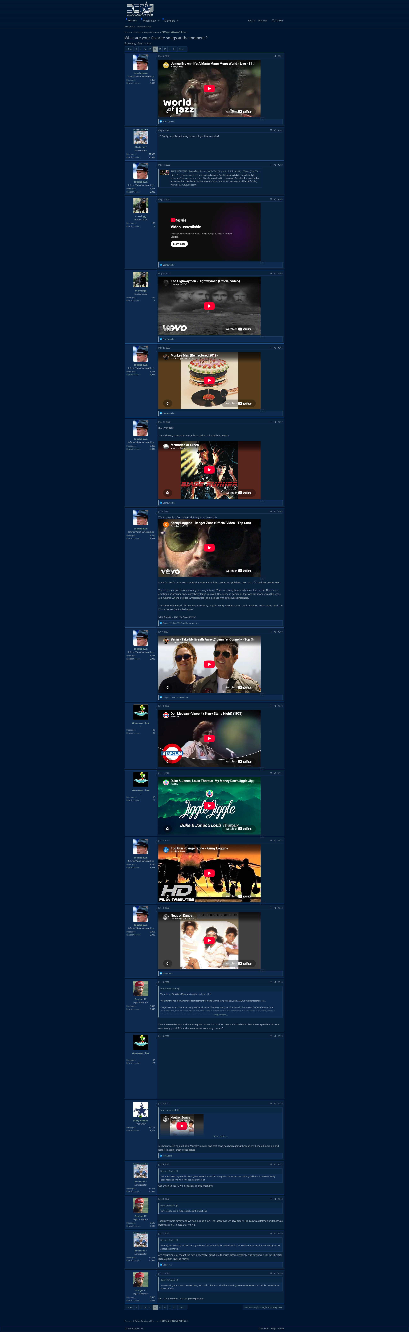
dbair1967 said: (167, 1205)
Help (273, 1328)
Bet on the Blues (135, 1328)
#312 (280, 840)
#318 (280, 1199)
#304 (280, 199)
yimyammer (140, 1120)
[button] (158, 20)
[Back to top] (271, 130)
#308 (280, 511)
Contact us (264, 1328)
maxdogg (131, 43)
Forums (132, 20)
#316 (280, 1103)
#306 (280, 347)
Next (181, 49)
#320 (280, 1273)
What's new (149, 20)
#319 (280, 1233)
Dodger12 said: (167, 1171)
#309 (280, 631)
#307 (280, 422)
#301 (280, 56)
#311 (280, 773)
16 (155, 49)
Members (169, 20)
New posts (130, 26)
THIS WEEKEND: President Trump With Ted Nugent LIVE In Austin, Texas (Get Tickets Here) (220, 171)
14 (145, 49)
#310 (280, 706)
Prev (130, 49)
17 (160, 49)
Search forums (144, 26)
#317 (280, 1164)
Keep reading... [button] (221, 1014)
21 (174, 49)
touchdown (141, 73)
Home (281, 1328)
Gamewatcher (140, 723)
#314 (280, 982)
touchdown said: (168, 988)
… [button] (140, 49)
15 (150, 49)
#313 (280, 908)
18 (165, 49)
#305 (280, 273)
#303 (280, 164)
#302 (280, 130)
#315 (280, 1036)
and (176, 697)
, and (181, 623)
